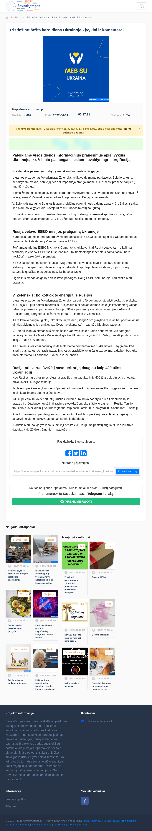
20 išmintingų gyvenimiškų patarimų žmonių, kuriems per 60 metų (45, 684)
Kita (82, 546)
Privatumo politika (16, 799)
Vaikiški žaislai (111, 820)
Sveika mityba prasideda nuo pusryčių (15, 628)
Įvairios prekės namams (72, 684)
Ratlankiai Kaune (42, 824)
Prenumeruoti (78, 502)
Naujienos (49, 594)
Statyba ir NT (20, 539)
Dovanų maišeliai (100, 635)
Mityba (23, 594)
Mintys (50, 649)
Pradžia (15, 17)
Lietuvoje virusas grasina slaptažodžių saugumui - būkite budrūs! (44, 631)
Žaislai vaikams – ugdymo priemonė (17, 681)
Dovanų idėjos (99, 577)
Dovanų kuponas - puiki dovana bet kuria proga (74, 638)
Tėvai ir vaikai (19, 649)
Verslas (50, 539)
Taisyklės (11, 806)
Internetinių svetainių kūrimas (71, 824)
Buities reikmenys (74, 652)
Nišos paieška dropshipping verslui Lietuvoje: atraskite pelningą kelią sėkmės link (44, 577)
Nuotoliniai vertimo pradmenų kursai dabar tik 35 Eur (101, 686)
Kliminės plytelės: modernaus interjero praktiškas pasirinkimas (18, 575)
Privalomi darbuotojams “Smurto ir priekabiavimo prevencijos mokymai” (72, 585)
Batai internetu (92, 820)
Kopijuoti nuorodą (127, 471)
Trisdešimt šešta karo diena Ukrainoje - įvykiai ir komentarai (66, 30)
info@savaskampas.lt (99, 721)
